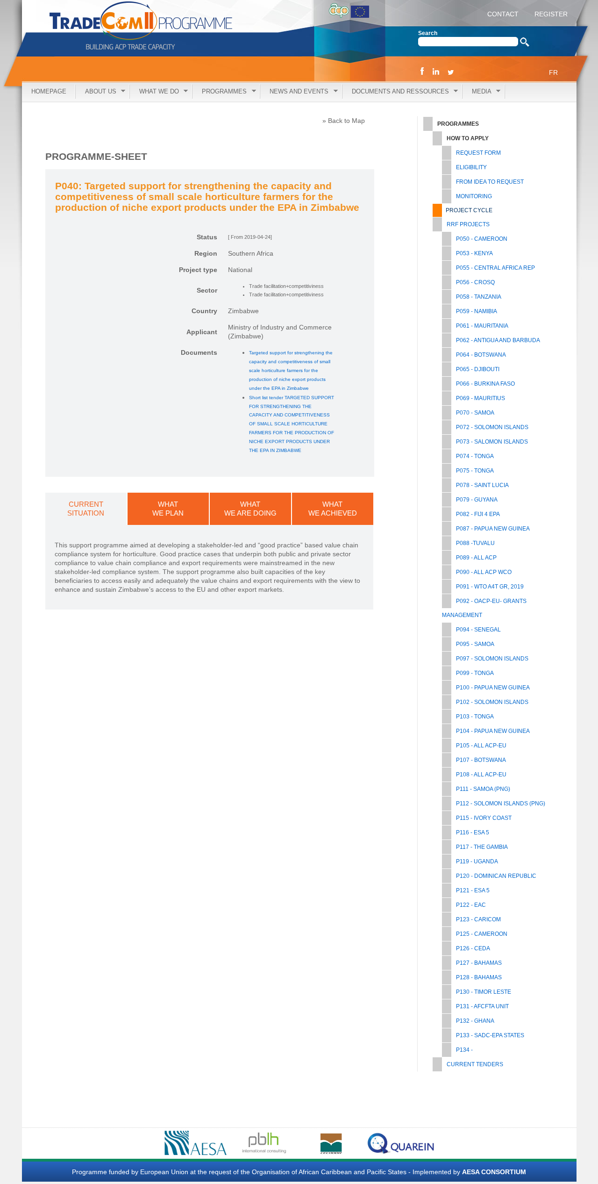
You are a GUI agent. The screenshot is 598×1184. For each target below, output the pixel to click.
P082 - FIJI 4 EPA (478, 514)
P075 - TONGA (475, 470)
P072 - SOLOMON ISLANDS (492, 427)
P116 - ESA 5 (472, 832)
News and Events (294, 92)
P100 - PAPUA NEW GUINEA (493, 687)
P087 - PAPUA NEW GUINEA (493, 528)
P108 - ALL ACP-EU (481, 774)
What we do (154, 92)
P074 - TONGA (475, 456)
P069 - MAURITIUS (480, 398)
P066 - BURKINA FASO (485, 383)
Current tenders (475, 1064)
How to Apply (468, 138)
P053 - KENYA (474, 253)
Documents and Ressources (395, 92)
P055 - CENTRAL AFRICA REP (495, 268)
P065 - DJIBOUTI (477, 369)
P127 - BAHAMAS (479, 963)
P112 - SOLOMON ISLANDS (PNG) (500, 803)
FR (553, 72)
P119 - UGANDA (477, 861)
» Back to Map (343, 120)
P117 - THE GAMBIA (482, 847)
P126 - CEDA (473, 948)
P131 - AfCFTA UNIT (482, 1006)
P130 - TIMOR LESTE (483, 992)
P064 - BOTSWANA (481, 355)
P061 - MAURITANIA (482, 326)
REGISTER (550, 14)
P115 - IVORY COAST (484, 818)
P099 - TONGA (475, 673)
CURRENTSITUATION (85, 508)
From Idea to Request (490, 182)
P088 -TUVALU (475, 543)
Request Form (478, 153)
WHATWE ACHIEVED (332, 508)
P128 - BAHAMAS (479, 977)
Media (477, 92)
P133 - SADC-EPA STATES (490, 1035)
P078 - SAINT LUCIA (482, 485)
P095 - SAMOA (475, 644)
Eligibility (471, 167)
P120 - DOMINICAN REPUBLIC (496, 876)
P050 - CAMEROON (481, 239)
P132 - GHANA (475, 1021)
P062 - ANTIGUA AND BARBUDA (498, 340)
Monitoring (474, 196)
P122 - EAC (471, 905)
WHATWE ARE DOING (250, 508)
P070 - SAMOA (475, 412)
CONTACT (503, 14)
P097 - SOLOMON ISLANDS (492, 658)
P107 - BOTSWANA (481, 760)
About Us (96, 92)
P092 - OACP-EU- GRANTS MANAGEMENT (484, 608)
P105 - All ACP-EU (481, 745)
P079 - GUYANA (477, 499)
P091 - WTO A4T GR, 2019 (490, 586)
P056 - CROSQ (475, 282)
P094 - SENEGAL (478, 629)
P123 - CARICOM (478, 919)
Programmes (219, 92)
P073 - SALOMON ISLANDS (492, 441)
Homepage (48, 91)
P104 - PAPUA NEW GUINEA (493, 731)
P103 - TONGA (475, 716)
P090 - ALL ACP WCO (484, 572)
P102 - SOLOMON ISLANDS (492, 702)
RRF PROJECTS (468, 224)
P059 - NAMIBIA (476, 311)
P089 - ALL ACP (476, 557)
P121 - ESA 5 (473, 890)
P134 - (464, 1050)
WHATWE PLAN (168, 508)
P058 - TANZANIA (478, 297)
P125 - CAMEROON (481, 934)
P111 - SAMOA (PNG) (483, 789)
